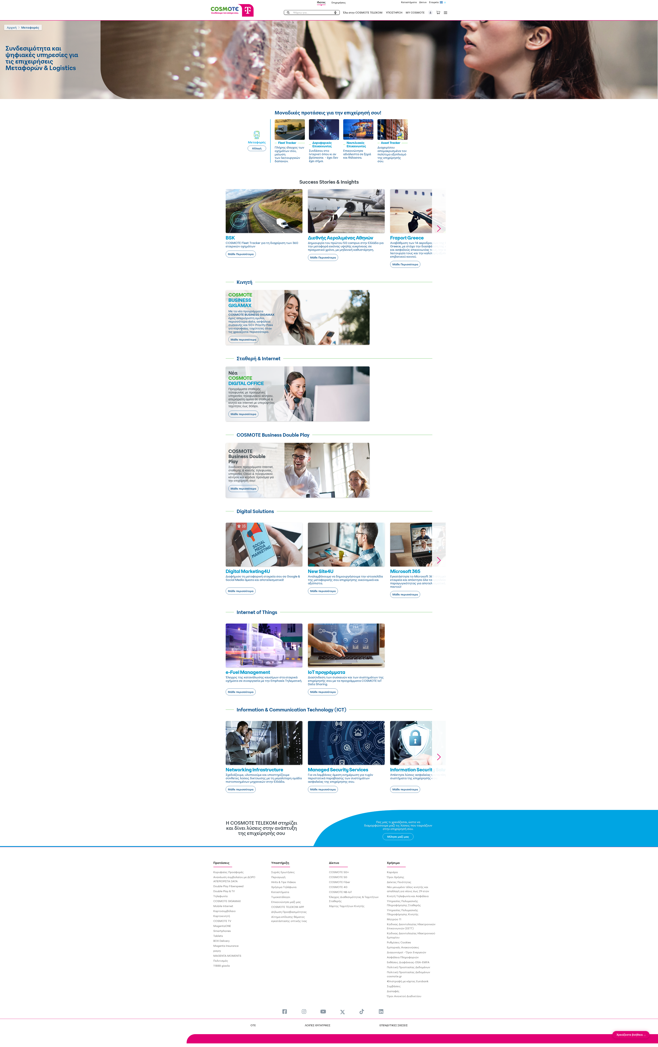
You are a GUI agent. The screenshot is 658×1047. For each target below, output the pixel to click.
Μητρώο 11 (394, 919)
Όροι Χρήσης (395, 877)
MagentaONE (222, 926)
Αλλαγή (256, 148)
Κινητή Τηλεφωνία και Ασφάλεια (408, 896)
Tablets (218, 936)
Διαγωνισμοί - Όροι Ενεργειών (406, 952)
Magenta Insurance (226, 945)
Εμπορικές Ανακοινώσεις (403, 947)
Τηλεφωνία (220, 896)
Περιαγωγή (278, 877)
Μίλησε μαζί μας (398, 836)
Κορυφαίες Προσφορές (228, 872)
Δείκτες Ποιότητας (399, 882)
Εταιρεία (434, 2)
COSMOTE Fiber (339, 882)
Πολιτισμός (220, 960)
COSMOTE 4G (338, 887)
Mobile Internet (223, 906)
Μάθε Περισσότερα (241, 254)
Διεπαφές (393, 991)
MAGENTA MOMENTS (227, 955)
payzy (217, 950)
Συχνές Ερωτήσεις (283, 872)
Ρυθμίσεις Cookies (399, 942)
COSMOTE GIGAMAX (227, 901)
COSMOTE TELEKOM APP (287, 907)
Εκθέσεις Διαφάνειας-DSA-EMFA (408, 962)
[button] (430, 12)
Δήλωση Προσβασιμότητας (289, 912)
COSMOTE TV (222, 921)
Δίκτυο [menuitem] (334, 863)
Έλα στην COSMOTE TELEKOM (362, 12)
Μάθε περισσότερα (243, 339)
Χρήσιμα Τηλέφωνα (283, 887)
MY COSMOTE (415, 12)
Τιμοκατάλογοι (280, 897)
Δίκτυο (423, 2)
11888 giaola (221, 965)
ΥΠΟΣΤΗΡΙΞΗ (394, 12)
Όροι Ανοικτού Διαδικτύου (404, 996)
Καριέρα (392, 872)
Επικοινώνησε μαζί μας (286, 902)
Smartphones (222, 931)
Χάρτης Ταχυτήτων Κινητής (346, 906)
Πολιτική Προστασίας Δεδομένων (408, 967)
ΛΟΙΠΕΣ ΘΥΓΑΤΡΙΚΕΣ (317, 1025)
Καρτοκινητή (221, 916)
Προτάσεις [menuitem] (221, 863)
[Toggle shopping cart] (440, 12)
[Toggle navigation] (444, 12)
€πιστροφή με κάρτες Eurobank (407, 981)
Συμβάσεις (394, 986)
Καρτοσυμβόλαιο (224, 911)
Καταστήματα (409, 2)
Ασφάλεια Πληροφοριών (403, 957)
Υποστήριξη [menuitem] (280, 863)
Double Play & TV (224, 891)
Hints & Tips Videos (283, 882)
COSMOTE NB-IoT (340, 892)
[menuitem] (284, 1011)
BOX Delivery (221, 941)
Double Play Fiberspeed (228, 886)
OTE (253, 1025)
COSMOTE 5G (338, 877)
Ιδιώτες (321, 2)
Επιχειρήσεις (339, 2)
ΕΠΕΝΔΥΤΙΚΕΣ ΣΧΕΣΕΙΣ (394, 1025)
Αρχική (12, 27)
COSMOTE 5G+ (339, 872)
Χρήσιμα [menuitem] (393, 863)
